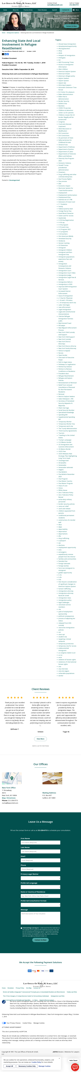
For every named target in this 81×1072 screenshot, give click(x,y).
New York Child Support (66, 337)
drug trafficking (63, 538)
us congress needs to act (66, 653)
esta (59, 550)
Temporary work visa (65, 426)
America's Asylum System (67, 71)
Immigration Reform (65, 282)
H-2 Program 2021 (64, 229)
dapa (60, 527)
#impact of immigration (66, 55)
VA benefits (62, 463)
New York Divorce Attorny (67, 346)
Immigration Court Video (66, 273)
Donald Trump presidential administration (63, 167)
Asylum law (62, 83)
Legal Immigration (64, 309)
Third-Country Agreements (67, 431)
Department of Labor (65, 152)
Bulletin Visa (62, 103)
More (77, 10)
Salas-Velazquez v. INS (65, 399)
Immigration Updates (13, 32)
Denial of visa (63, 145)
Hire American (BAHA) (65, 236)
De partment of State (65, 138)
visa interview (63, 669)
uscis (60, 657)
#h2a (60, 51)
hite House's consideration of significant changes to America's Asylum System (67, 584)
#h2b (60, 53)
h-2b (60, 577)
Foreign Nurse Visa (64, 211)
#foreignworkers (64, 49)
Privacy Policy (20, 988)
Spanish (54, 10)
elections (61, 545)
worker (60, 676)
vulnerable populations (66, 673)
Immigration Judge (64, 275)
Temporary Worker (65, 422)
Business (61, 106)
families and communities (67, 559)
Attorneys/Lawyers (64, 85)
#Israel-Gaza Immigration (67, 44)
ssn (59, 632)
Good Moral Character (66, 213)
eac (59, 543)
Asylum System (63, 81)
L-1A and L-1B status (65, 300)
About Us (16, 10)
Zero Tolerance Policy (65, 492)
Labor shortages (64, 305)
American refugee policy (66, 76)
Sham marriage (63, 408)
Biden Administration (65, 94)
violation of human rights (67, 660)
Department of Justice (66, 149)
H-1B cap (61, 222)
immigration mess (64, 598)
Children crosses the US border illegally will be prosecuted (66, 117)
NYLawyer (61, 325)
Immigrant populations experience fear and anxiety (66, 259)
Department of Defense (66, 147)
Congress (61, 122)
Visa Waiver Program (65, 483)
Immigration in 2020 (65, 284)
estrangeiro (62, 552)
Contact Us (65, 10)
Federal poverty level (65, 209)
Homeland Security (64, 238)
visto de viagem (63, 671)
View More (40, 739)
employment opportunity (67, 547)
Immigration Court (64, 270)
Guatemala (62, 218)
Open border (62, 355)
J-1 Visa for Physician (65, 298)
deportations (62, 534)
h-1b (60, 575)
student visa (62, 637)
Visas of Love (62, 486)
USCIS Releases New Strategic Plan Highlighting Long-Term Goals (67, 456)
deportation (62, 531)
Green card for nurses (65, 216)
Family (60, 206)
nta (59, 609)
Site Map (28, 988)
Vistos (60, 488)
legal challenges (63, 602)
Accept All (9, 1066)
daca (60, 525)
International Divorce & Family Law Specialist (16, 1000)
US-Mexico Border (64, 449)
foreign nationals (64, 563)
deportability (62, 529)
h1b (59, 580)
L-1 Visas (35, 1000)
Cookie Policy (27, 1023)
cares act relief (63, 506)
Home (5, 10)
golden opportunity (65, 573)
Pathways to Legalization (67, 364)
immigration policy (64, 600)
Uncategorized (14, 180)
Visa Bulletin (62, 472)
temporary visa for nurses (67, 646)
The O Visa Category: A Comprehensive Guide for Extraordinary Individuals (26, 996)
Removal (61, 394)
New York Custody (64, 339)
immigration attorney (65, 591)
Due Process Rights (65, 179)
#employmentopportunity (67, 46)
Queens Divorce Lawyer (47, 1000)
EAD (59, 184)
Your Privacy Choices (14, 1023)
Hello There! (73, 1060)
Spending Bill (62, 415)
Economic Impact (64, 186)
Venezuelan (62, 465)
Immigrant (62, 248)
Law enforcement (64, 307)
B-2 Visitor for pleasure (66, 92)
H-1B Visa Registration (66, 220)
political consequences (66, 616)
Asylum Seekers (63, 78)
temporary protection (66, 644)
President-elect (63, 374)
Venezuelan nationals (65, 467)
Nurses (60, 353)
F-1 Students (62, 204)
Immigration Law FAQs (57, 996)
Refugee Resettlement (66, 376)
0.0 (59, 60)
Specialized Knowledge (66, 412)
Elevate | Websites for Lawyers (66, 1052)
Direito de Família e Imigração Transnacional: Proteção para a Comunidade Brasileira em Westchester (34, 992)
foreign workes (63, 566)
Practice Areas (28, 10)
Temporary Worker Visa (66, 424)
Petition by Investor (65, 367)
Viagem (61, 470)
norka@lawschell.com (55, 5)
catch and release (64, 509)
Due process (62, 181)
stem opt (61, 634)
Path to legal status (65, 362)
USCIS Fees (62, 451)
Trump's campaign (64, 440)
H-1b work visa (63, 227)
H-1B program (63, 225)
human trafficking (64, 589)
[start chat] (75, 1067)
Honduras (61, 241)
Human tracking (63, 243)
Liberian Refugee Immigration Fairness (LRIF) (65, 318)
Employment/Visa (64, 197)
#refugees (61, 58)
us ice (60, 655)
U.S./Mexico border (64, 442)
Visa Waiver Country (65, 481)
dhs (59, 536)
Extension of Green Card (66, 202)
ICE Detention (63, 245)
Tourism (61, 433)
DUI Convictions (63, 135)
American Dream (64, 74)
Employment (62, 193)
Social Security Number (66, 410)
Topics (58, 39)
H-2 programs (63, 232)
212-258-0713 (73, 5)
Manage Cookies (39, 1023)
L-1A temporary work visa (67, 303)
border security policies (66, 504)
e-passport (62, 541)
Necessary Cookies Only (27, 1066)
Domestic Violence (64, 163)
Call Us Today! (74, 3)
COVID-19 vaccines (64, 108)
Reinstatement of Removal (67, 383)
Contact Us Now (71, 26)
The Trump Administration (67, 428)
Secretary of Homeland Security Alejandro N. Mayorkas (66, 403)
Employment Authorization (67, 195)
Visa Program (63, 479)
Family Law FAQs (72, 992)
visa (59, 666)
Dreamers (61, 172)
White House (62, 490)
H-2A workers (63, 234)
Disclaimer (11, 988)
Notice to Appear (64, 351)
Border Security (63, 101)
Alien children (63, 69)
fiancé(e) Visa (62, 561)
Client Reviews (42, 10)
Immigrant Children (65, 250)
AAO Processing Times (66, 62)
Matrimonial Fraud (64, 323)
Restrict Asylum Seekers (66, 396)
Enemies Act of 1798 (65, 200)
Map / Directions (9, 798)
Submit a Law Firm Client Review (40, 746)
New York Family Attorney (67, 348)
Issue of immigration (65, 296)
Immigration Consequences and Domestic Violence (64, 266)
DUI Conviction (63, 133)
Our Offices (40, 764)
